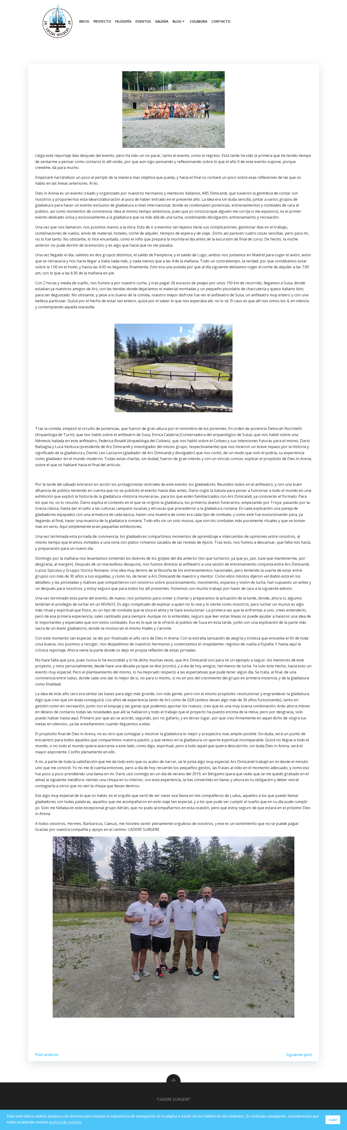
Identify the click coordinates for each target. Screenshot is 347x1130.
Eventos (143, 21)
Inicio (84, 21)
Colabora (198, 21)
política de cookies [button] (65, 1122)
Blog (177, 21)
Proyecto (102, 21)
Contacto (221, 21)
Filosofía (123, 21)
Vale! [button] (333, 1120)
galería (161, 21)
